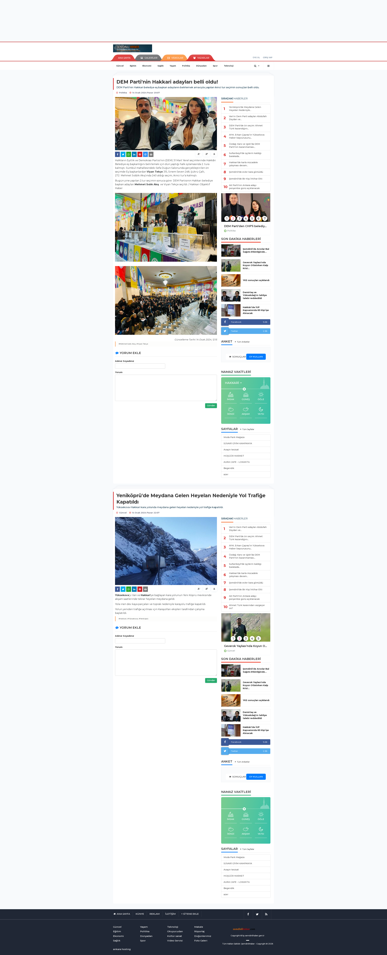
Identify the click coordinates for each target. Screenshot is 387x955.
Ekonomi (146, 66)
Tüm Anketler (243, 342)
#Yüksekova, (132, 619)
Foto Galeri (200, 940)
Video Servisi (175, 940)
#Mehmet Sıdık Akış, (127, 344)
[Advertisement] (193, 20)
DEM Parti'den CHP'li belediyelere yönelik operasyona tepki (246, 226)
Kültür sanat (174, 936)
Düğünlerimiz (202, 936)
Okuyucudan (175, 931)
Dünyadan (201, 66)
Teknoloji (229, 66)
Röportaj (199, 931)
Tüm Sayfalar (248, 429)
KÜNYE (140, 913)
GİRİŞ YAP (267, 57)
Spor (215, 66)
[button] (234, 383)
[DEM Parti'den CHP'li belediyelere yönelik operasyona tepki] (245, 209)
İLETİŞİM (170, 913)
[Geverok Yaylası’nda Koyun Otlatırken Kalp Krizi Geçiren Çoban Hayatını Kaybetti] (245, 629)
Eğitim (133, 66)
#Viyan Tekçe (142, 344)
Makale (198, 926)
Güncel (120, 66)
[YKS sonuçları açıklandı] (231, 280)
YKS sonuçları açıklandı (256, 280)
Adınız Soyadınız (124, 361)
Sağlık (161, 66)
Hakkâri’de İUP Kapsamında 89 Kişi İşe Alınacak (256, 310)
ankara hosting (122, 949)
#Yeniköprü (143, 619)
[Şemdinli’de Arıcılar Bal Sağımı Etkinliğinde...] (231, 250)
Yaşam (173, 66)
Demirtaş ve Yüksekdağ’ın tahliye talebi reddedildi (255, 295)
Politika (186, 66)
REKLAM (155, 913)
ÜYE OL (256, 57)
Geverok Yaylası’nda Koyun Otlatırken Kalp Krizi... (255, 265)
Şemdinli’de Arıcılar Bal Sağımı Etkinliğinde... (256, 250)
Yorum (118, 372)
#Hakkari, (123, 619)
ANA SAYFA (124, 58)
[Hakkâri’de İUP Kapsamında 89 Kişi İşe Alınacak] (231, 310)
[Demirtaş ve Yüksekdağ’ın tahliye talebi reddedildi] (231, 295)
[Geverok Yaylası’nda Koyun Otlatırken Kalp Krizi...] (231, 265)
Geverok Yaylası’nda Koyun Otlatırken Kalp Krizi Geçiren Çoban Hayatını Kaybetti (246, 646)
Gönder (211, 405)
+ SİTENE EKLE (190, 913)
